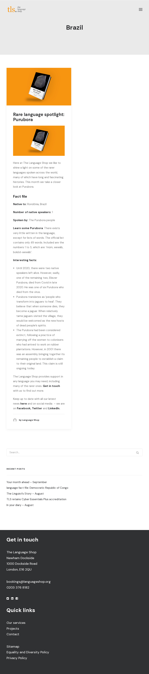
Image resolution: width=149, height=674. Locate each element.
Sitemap (13, 646)
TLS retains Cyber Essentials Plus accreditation (36, 499)
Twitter (37, 408)
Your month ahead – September (27, 482)
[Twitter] (8, 599)
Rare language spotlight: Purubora (38, 117)
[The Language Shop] (17, 9)
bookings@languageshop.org (29, 581)
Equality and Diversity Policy (28, 652)
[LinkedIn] (12, 599)
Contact (13, 634)
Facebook (24, 408)
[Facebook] (17, 599)
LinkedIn (53, 408)
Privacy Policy (17, 658)
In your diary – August (20, 505)
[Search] (74, 452)
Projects (13, 628)
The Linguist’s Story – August (25, 493)
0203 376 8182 (18, 587)
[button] (140, 9)
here (23, 403)
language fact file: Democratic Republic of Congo (37, 488)
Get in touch (51, 386)
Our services (16, 623)
